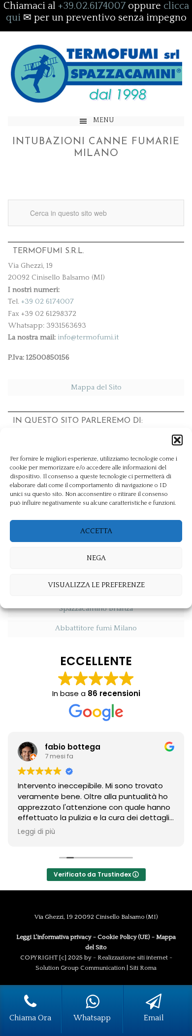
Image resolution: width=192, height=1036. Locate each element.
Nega (96, 558)
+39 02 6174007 (47, 301)
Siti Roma (143, 967)
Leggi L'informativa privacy (54, 936)
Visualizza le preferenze (96, 585)
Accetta (96, 531)
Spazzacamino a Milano (96, 74)
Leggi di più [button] (36, 832)
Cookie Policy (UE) (123, 936)
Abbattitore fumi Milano (96, 628)
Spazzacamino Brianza (96, 608)
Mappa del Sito (96, 387)
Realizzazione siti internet (132, 957)
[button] (177, 440)
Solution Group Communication (80, 967)
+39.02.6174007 (92, 5)
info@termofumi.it (88, 337)
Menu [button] (103, 120)
